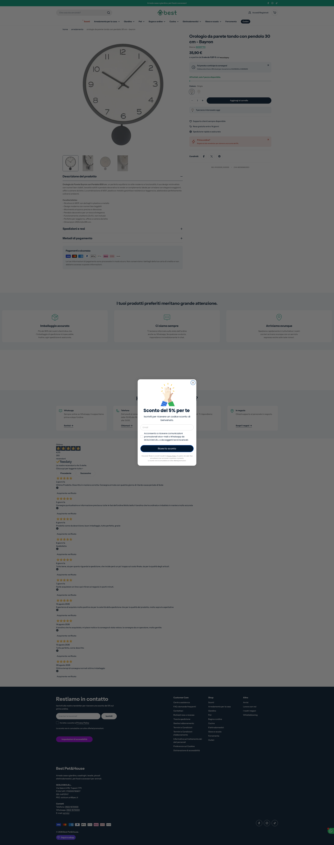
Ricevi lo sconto (167, 448)
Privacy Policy (171, 456)
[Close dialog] (193, 382)
